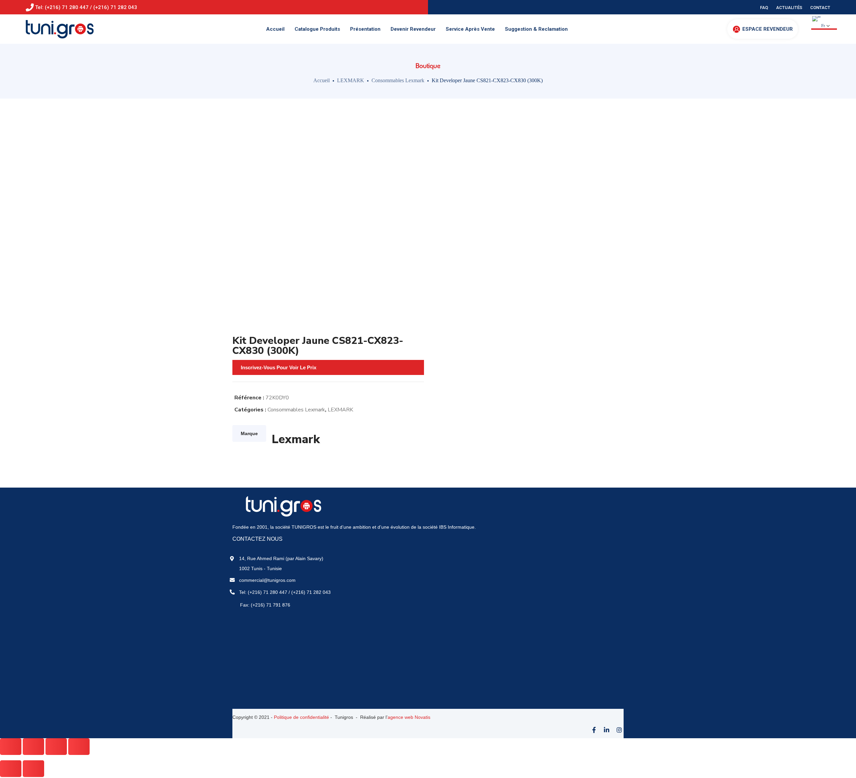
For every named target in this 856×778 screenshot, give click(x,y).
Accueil (321, 80)
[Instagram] (619, 730)
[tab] (249, 433)
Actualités (789, 7)
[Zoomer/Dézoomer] (79, 746)
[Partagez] (33, 746)
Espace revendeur (767, 29)
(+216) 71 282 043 (311, 592)
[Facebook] (594, 730)
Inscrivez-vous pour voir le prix (278, 367)
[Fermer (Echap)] (10, 746)
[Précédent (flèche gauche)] (10, 768)
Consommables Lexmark (397, 80)
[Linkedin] (606, 730)
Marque (249, 433)
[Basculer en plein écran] (56, 746)
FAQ (764, 7)
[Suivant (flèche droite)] (33, 768)
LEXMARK (350, 80)
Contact (820, 7)
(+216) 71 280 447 (267, 592)
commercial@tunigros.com (267, 580)
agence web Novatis (409, 717)
